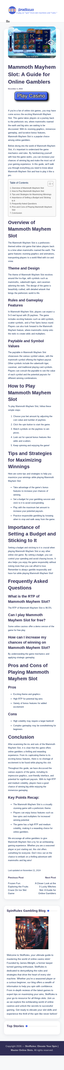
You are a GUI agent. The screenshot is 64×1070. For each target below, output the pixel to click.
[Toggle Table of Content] (49, 184)
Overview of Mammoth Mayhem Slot (28, 188)
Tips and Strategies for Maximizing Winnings (31, 194)
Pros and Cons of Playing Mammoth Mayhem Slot (32, 208)
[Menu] (7, 21)
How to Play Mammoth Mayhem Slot (28, 191)
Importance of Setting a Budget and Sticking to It (31, 199)
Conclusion (17, 213)
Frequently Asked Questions (24, 204)
